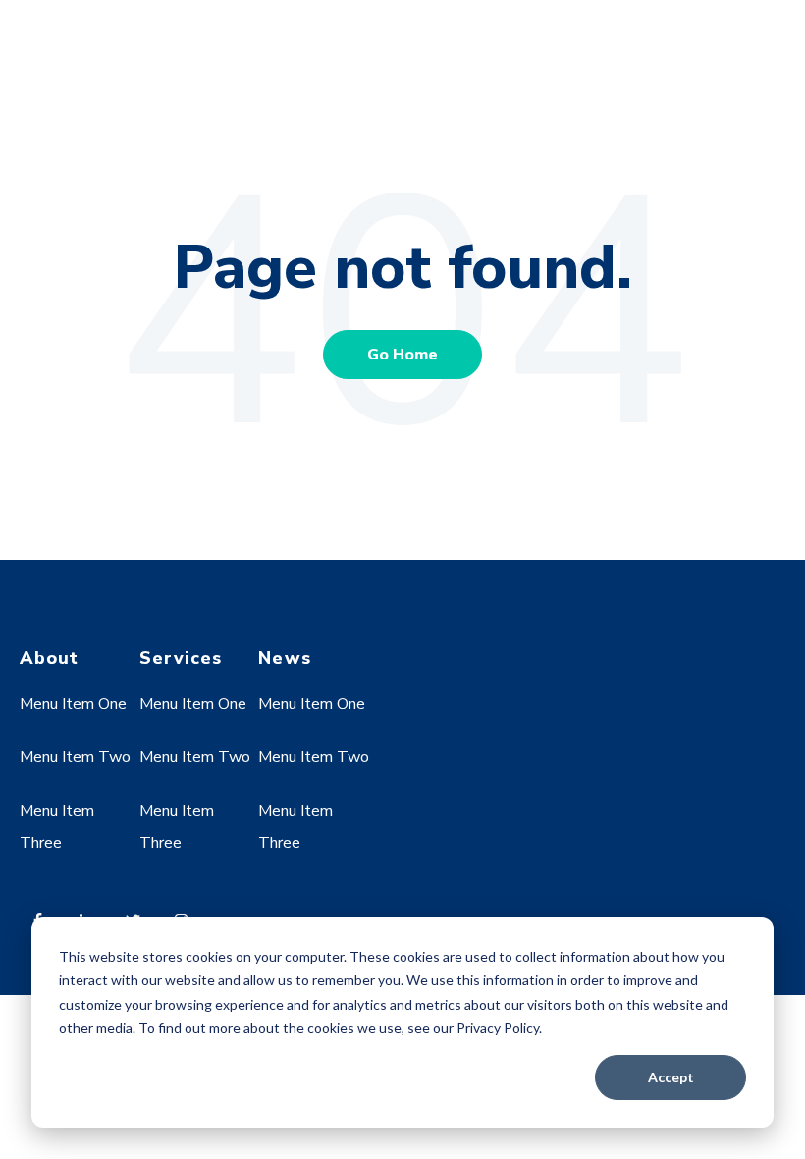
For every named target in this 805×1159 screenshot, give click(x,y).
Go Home (402, 354)
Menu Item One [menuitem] (73, 704)
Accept (671, 1077)
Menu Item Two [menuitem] (75, 757)
